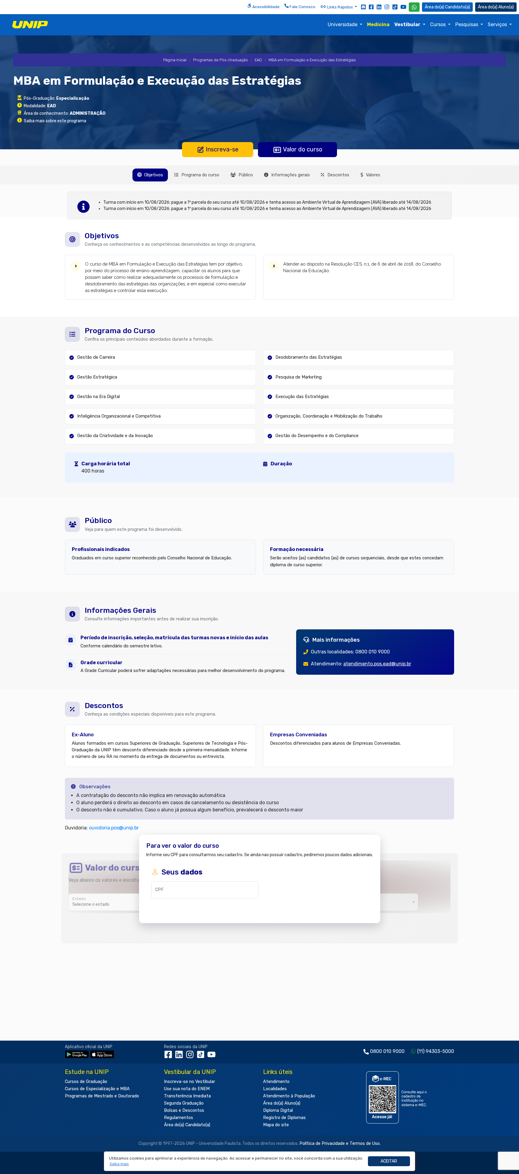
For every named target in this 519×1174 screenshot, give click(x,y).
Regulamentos (178, 1117)
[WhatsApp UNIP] (414, 7)
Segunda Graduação (184, 1103)
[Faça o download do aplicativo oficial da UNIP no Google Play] (77, 1054)
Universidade (343, 24)
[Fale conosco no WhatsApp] (414, 7)
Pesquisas (467, 24)
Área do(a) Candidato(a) (187, 1124)
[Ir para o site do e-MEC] (397, 1097)
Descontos (337, 175)
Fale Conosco (302, 6)
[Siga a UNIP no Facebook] (371, 6)
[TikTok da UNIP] (201, 1056)
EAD (258, 60)
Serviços (498, 24)
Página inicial (175, 60)
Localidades (275, 1088)
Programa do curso (199, 175)
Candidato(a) (457, 7)
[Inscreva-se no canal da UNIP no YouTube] (403, 6)
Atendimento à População (289, 1096)
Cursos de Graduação (86, 1081)
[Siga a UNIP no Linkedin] (379, 6)
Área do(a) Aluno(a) (281, 1103)
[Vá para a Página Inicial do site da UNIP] (30, 24)
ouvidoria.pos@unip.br (114, 828)
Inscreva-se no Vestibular (189, 1081)
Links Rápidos (340, 7)
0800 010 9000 (387, 1051)
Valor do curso (302, 149)
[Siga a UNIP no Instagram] (387, 6)
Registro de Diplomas (284, 1117)
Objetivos (153, 175)
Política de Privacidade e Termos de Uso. (340, 1143)
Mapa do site (276, 1124)
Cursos (438, 24)
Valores (372, 175)
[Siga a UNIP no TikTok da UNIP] (395, 6)
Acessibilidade (265, 6)
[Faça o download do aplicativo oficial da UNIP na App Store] (102, 1054)
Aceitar (389, 1161)
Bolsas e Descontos (184, 1110)
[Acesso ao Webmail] (363, 6)
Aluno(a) (506, 7)
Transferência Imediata (187, 1096)
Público (245, 175)
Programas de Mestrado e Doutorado (102, 1096)
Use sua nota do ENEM (187, 1088)
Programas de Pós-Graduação (220, 60)
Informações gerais (290, 175)
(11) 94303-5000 (435, 1051)
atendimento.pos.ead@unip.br (377, 664)
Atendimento (276, 1081)
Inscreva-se (221, 149)
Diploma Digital (278, 1110)
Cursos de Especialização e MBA (97, 1088)
